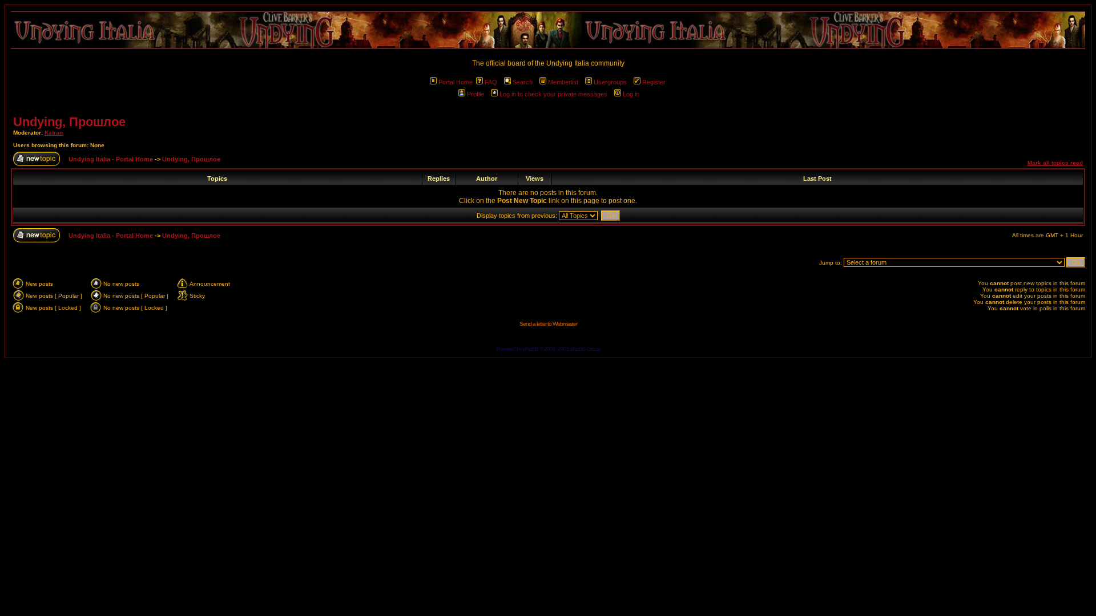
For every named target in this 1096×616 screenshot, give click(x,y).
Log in (631, 94)
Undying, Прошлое (69, 122)
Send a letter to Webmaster (548, 324)
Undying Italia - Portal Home (110, 159)
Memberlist (563, 82)
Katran (54, 132)
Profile (475, 94)
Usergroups (610, 82)
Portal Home (455, 82)
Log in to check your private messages (553, 94)
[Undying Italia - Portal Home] (548, 30)
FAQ (491, 82)
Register (654, 82)
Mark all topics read (1055, 163)
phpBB (530, 349)
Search (523, 82)
